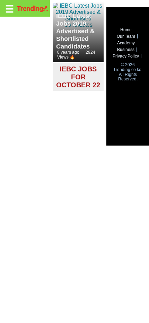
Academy (126, 43)
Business (125, 49)
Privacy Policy (126, 56)
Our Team (126, 36)
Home (126, 29)
